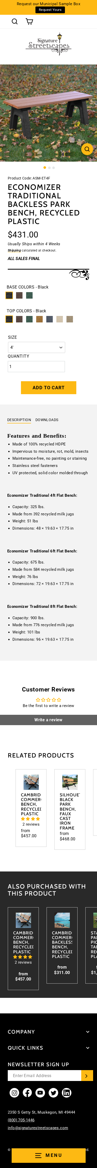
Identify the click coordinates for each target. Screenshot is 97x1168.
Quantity (18, 356)
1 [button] (44, 167)
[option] (48, 113)
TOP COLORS (26, 310)
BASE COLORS (27, 287)
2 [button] (49, 168)
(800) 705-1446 (21, 1120)
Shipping (14, 250)
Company (21, 1032)
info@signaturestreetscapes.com (38, 1128)
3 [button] (53, 168)
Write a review (48, 719)
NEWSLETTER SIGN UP (38, 1064)
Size (12, 337)
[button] (33, 819)
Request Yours (50, 10)
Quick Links (25, 1048)
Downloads (46, 420)
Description (19, 420)
